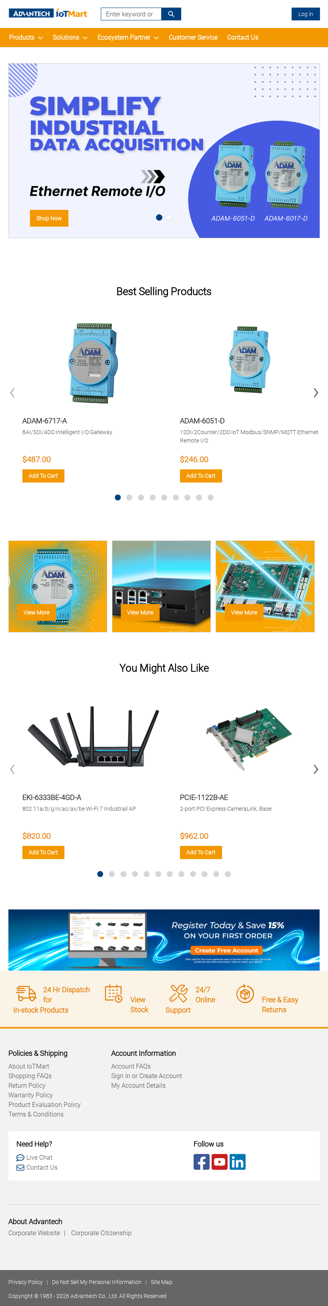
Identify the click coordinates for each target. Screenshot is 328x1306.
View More (37, 612)
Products (21, 37)
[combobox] (128, 14)
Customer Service (193, 37)
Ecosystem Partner (124, 37)
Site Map (161, 1282)
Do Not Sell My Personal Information (97, 1282)
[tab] (159, 217)
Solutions (66, 37)
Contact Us (242, 37)
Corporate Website (34, 1233)
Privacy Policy (25, 1282)
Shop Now (49, 218)
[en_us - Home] (48, 13)
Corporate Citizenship (101, 1233)
